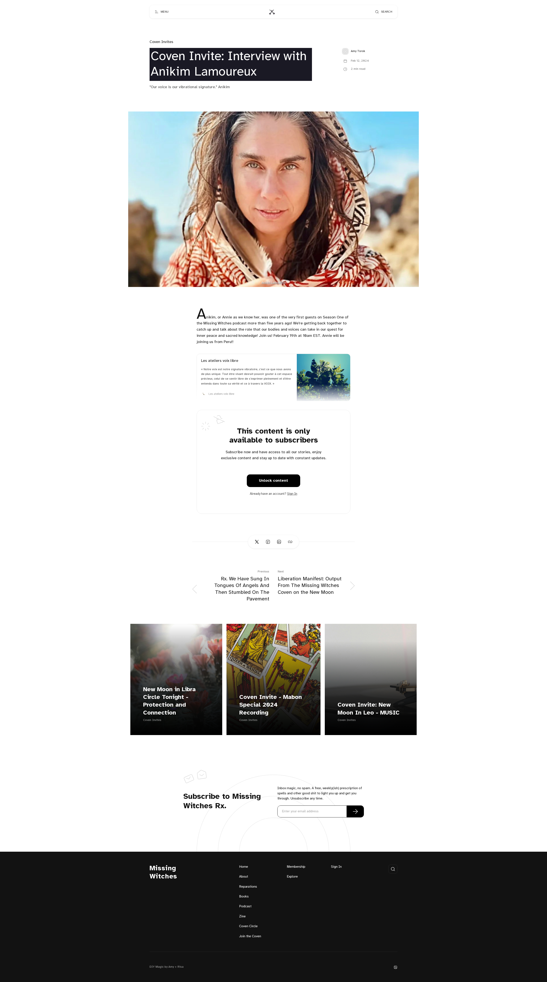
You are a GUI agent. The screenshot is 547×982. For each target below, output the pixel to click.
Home (243, 867)
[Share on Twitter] (256, 541)
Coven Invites (161, 42)
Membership (296, 867)
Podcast (245, 906)
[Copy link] (290, 541)
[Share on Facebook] (268, 541)
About (243, 876)
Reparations (248, 886)
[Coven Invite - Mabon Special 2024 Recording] (273, 679)
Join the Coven (250, 936)
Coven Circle (248, 926)
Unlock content (273, 481)
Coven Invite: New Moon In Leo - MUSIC (369, 709)
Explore (292, 876)
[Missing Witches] (272, 12)
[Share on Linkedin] (279, 541)
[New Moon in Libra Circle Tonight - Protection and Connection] (176, 679)
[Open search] (392, 869)
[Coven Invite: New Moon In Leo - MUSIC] (371, 679)
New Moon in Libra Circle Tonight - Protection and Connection (169, 701)
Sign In (292, 494)
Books (244, 896)
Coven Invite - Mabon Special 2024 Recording (270, 705)
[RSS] (395, 967)
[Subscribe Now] (355, 811)
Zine (242, 916)
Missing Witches (163, 872)
